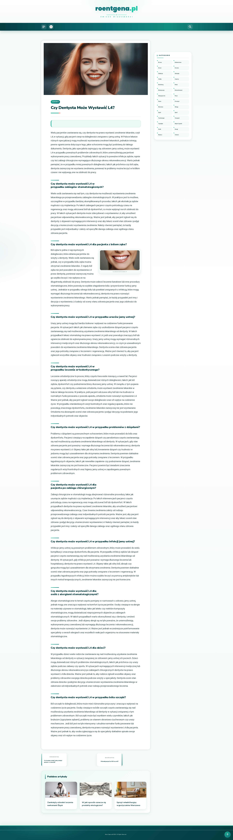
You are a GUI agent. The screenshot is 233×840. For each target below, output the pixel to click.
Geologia (177, 73)
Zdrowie (55, 102)
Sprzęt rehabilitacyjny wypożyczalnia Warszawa (128, 804)
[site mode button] (51, 26)
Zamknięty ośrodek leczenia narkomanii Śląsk (60, 804)
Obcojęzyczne (161, 95)
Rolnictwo (160, 107)
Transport (177, 118)
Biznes (160, 62)
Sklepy (176, 107)
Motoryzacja (161, 90)
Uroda (159, 129)
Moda (176, 84)
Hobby (159, 79)
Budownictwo (178, 62)
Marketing (160, 84)
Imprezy (177, 79)
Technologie (161, 118)
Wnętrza (160, 134)
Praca (176, 95)
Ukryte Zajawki (178, 123)
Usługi (176, 129)
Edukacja (160, 73)
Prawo (159, 101)
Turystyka (160, 123)
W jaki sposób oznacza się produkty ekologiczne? (94, 804)
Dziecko (177, 68)
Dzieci (159, 68)
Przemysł (177, 101)
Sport (159, 112)
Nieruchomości (178, 90)
